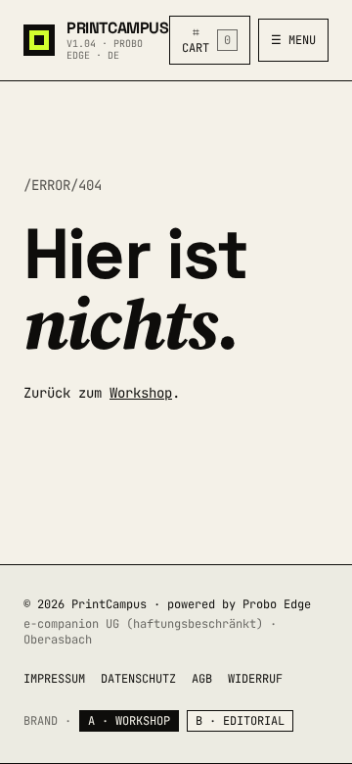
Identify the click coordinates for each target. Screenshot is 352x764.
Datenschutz (138, 679)
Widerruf (255, 679)
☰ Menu (293, 40)
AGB (202, 679)
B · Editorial (240, 721)
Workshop (141, 393)
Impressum (54, 679)
